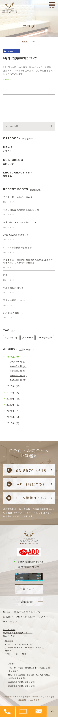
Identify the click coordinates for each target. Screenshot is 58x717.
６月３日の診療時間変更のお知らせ (21, 210)
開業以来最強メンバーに (15, 300)
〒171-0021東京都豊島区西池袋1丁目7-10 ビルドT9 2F (17, 633)
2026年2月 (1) (18, 380)
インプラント (11, 337)
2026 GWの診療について (16, 235)
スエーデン (27, 337)
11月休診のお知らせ (13, 313)
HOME (25, 41)
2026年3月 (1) (18, 375)
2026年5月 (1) (18, 366)
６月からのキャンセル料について (20, 222)
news (10, 51)
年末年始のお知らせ (13, 288)
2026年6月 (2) (18, 361)
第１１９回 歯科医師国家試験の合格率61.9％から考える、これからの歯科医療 (28, 261)
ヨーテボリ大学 (44, 337)
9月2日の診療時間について (20, 58)
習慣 (5, 275)
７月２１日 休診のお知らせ (17, 197)
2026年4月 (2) (18, 371)
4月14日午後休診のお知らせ (17, 247)
